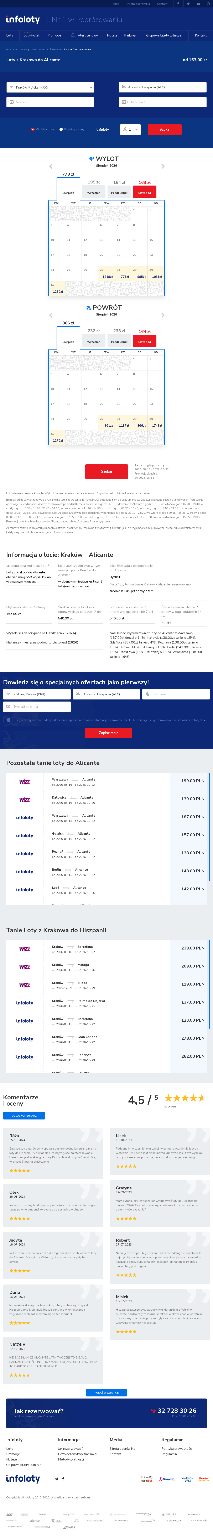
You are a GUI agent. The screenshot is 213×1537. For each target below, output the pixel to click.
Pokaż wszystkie (106, 1392)
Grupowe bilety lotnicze (163, 35)
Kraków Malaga (70, 965)
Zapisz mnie (109, 733)
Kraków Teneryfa (72, 1055)
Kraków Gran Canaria (74, 1037)
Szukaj (106, 471)
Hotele (112, 35)
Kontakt (201, 35)
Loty (9, 35)
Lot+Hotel (32, 35)
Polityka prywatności (176, 1448)
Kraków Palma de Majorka (78, 1001)
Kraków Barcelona (72, 947)
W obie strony (45, 129)
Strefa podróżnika (138, 4)
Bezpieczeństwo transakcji (77, 1454)
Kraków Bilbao (69, 983)
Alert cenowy (87, 35)
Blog (116, 4)
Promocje (54, 35)
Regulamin (169, 1454)
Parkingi (130, 35)
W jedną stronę (74, 129)
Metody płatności (71, 1459)
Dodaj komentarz (24, 1115)
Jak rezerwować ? (71, 1448)
